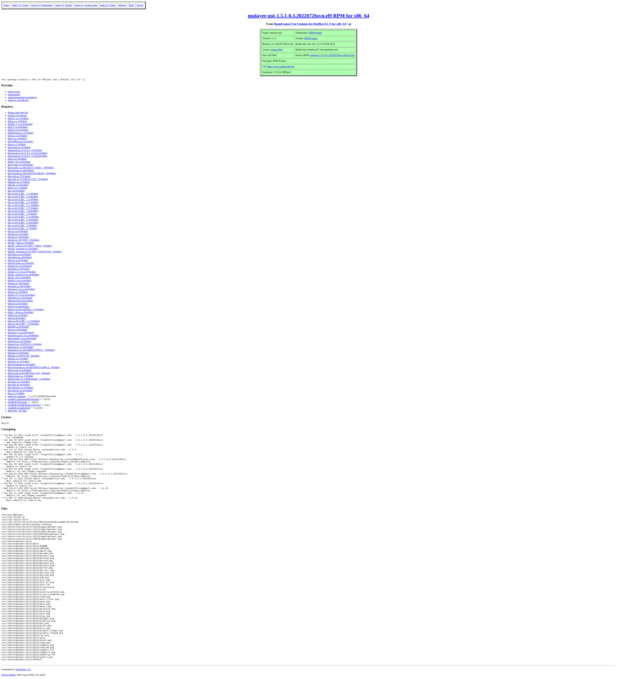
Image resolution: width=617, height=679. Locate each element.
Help (131, 5)
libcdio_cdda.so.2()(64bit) (21, 243)
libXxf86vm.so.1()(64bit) (20, 141)
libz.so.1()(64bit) (16, 393)
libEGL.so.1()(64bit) (18, 118)
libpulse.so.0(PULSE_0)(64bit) (23, 355)
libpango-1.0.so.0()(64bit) (21, 332)
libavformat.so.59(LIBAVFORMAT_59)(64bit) (32, 173)
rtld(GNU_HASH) (17, 410)
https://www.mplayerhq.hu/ (281, 66)
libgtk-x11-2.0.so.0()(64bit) (21, 295)
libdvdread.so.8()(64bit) (20, 257)
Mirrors (122, 5)
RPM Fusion (315, 32)
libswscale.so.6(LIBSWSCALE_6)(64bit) (29, 373)
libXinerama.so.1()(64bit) (20, 133)
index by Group (20, 5)
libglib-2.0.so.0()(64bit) (19, 280)
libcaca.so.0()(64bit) (18, 231)
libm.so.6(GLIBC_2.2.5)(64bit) (24, 321)
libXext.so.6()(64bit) (18, 130)
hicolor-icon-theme (17, 115)
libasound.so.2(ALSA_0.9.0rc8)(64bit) (27, 156)
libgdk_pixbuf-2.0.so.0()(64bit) (23, 274)
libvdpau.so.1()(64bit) (19, 382)
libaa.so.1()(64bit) (17, 144)
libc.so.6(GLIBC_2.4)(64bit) (22, 225)
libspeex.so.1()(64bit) (18, 361)
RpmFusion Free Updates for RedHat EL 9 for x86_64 (310, 24)
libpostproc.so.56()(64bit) (20, 347)
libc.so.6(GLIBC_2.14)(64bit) (23, 196)
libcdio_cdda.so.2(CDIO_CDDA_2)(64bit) (30, 245)
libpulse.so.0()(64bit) (18, 353)
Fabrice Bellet (8, 675)
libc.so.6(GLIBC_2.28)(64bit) (23, 211)
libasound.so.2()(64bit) (19, 147)
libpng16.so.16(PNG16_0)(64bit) (25, 344)
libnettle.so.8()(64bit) (18, 327)
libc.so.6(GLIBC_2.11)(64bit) (23, 193)
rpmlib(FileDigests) (17, 402)
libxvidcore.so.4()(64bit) (20, 390)
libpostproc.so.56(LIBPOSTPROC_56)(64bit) (31, 350)
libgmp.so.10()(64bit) (18, 283)
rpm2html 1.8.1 (23, 669)
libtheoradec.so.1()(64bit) (20, 376)
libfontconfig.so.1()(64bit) (21, 263)
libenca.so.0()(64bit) (18, 260)
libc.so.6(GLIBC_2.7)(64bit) (22, 228)
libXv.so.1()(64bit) (17, 138)
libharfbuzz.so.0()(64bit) (20, 298)
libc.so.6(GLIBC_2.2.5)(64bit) (23, 205)
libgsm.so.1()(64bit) (18, 292)
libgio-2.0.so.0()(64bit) (19, 277)
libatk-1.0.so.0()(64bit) (19, 162)
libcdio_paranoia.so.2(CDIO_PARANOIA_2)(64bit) (35, 251)
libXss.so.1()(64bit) (17, 135)
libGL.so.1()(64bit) (17, 121)
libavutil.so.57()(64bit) (19, 176)
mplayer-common (17, 396)
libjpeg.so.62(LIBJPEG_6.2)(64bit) (26, 309)
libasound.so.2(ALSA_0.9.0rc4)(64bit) (27, 153)
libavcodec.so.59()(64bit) (20, 164)
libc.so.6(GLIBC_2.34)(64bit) (23, 222)
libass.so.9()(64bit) (17, 159)
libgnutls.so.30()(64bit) (19, 286)
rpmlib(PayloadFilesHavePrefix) (24, 405)
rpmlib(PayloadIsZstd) (19, 408)
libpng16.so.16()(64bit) (19, 341)
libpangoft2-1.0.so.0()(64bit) (22, 338)
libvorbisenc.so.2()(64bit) (20, 387)
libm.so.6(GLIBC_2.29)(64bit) (23, 324)
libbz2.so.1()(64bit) (17, 188)
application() (14, 94)
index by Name (108, 5)
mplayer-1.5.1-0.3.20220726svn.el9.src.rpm (332, 55)
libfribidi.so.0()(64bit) (19, 269)
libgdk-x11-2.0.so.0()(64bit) (22, 272)
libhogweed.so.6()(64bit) (20, 300)
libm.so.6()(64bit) (16, 318)
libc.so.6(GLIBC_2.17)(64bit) (23, 202)
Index (7, 5)
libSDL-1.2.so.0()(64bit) (20, 124)
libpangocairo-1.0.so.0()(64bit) (23, 335)
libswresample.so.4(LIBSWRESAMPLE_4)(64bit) (34, 367)
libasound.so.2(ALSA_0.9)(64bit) (25, 150)
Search (139, 5)
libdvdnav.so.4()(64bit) (19, 254)
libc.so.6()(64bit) (16, 190)
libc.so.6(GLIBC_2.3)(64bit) (22, 214)
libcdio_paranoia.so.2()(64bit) (23, 248)
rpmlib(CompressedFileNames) (23, 399)
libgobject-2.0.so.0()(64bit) (21, 289)
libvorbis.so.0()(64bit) (19, 384)
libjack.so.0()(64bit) (18, 303)
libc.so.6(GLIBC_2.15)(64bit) (23, 199)
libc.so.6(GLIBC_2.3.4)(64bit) (23, 217)
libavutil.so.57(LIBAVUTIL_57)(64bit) (28, 179)
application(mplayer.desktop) (22, 97)
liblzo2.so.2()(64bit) (18, 315)
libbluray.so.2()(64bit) (19, 182)
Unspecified (276, 49)
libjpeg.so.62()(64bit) (18, 306)
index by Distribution (42, 5)
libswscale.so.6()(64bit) (19, 370)
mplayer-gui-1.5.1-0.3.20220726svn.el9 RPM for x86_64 (308, 15)
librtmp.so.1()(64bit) (18, 358)
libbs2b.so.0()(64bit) (18, 185)
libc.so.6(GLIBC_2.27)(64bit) (23, 208)
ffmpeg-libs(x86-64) (18, 112)
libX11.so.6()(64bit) (18, 127)
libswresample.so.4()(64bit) (21, 364)
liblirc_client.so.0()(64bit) (20, 312)
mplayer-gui (14, 91)
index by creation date (86, 5)
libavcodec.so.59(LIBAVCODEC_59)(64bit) (31, 167)
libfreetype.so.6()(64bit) (20, 266)
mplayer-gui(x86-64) (18, 100)
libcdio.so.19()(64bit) (18, 237)
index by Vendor (63, 5)
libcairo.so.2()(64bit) (18, 234)
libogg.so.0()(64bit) (17, 329)
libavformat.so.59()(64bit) (21, 170)
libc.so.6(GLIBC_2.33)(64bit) (23, 219)
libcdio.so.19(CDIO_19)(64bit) (23, 240)
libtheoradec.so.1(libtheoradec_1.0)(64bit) (29, 379)
